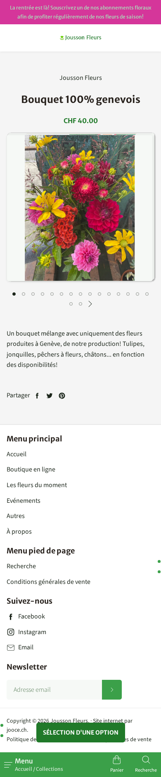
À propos (19, 531)
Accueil (16, 454)
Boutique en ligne (31, 469)
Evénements (23, 500)
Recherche (21, 566)
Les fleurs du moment (37, 485)
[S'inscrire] (112, 690)
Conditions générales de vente (48, 581)
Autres (16, 515)
